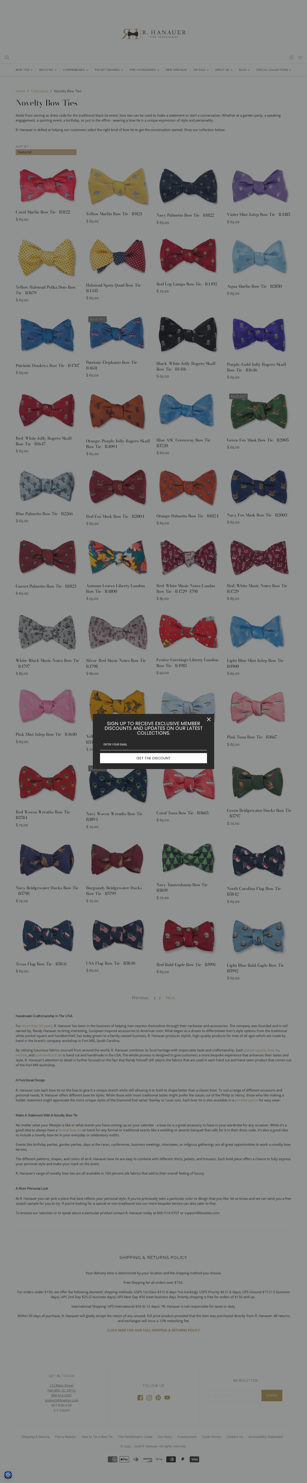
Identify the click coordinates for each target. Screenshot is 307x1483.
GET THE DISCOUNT (153, 758)
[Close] (208, 719)
